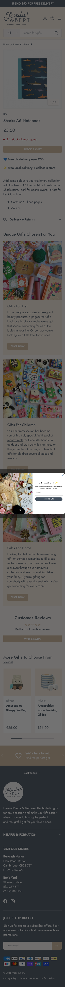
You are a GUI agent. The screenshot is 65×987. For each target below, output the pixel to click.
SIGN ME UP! (49, 499)
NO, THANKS (49, 504)
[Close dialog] (63, 475)
